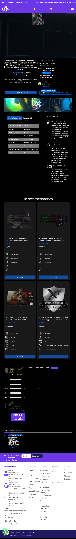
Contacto (43, 471)
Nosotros (67, 473)
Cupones (43, 479)
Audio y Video (30, 473)
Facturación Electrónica (43, 475)
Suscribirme (36, 456)
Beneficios (67, 479)
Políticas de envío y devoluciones (43, 492)
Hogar (31, 497)
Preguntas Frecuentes (43, 507)
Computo (31, 488)
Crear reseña (18, 417)
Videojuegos (31, 478)
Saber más (45, 86)
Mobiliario (31, 485)
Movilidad (31, 494)
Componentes (31, 482)
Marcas (67, 476)
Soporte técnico (43, 518)
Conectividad (31, 491)
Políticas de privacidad (43, 485)
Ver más (20, 277)
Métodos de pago (43, 513)
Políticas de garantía (43, 500)
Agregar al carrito (21, 92)
